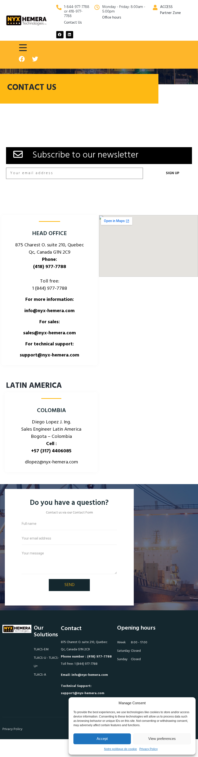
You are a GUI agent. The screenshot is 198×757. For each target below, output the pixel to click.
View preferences (162, 739)
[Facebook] (60, 34)
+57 (51, 451)
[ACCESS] (155, 7)
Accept (102, 739)
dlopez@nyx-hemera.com (51, 462)
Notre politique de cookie (120, 749)
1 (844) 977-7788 (49, 288)
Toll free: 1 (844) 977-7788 (79, 664)
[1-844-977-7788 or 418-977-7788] (59, 7)
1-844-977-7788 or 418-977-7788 (76, 11)
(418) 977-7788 (49, 267)
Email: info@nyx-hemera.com (84, 675)
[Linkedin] (69, 34)
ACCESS (166, 7)
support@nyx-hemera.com (82, 693)
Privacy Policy (148, 749)
